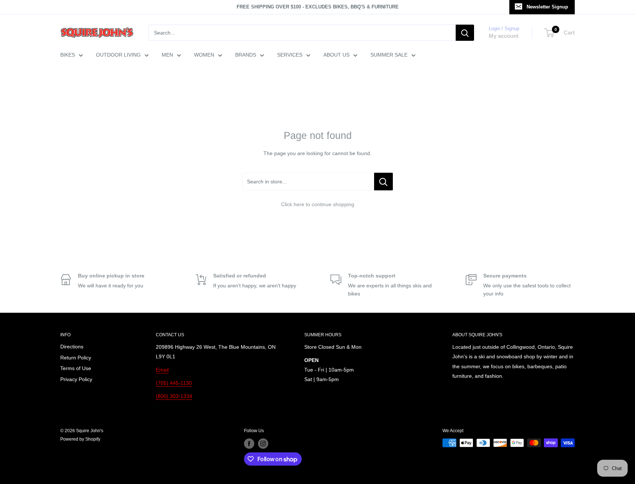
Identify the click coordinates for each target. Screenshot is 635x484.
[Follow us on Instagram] (263, 443)
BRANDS (245, 55)
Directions (71, 346)
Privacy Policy (76, 379)
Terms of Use (75, 368)
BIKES (67, 55)
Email (162, 370)
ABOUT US (336, 55)
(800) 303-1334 (174, 396)
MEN (167, 55)
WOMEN (204, 55)
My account (504, 36)
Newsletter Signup (547, 7)
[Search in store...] (383, 181)
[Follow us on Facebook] (249, 443)
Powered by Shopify (80, 439)
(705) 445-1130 (174, 383)
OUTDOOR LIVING (118, 55)
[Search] (465, 33)
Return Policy (75, 358)
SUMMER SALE (389, 55)
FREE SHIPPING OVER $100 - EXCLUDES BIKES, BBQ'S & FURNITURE (318, 7)
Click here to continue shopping (317, 204)
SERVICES (289, 55)
